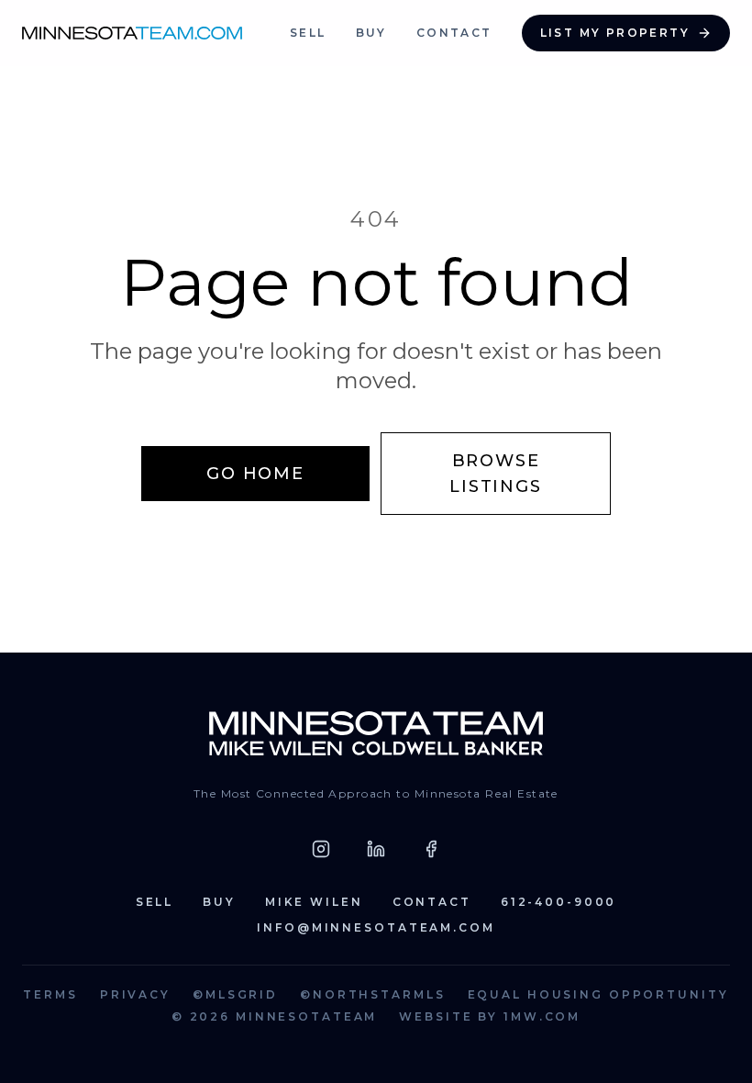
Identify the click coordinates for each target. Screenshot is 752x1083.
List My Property (615, 32)
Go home (255, 473)
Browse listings (495, 474)
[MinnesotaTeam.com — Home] (376, 733)
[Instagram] (320, 848)
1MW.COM (542, 1016)
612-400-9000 (559, 902)
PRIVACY (135, 994)
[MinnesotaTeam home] (132, 33)
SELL (308, 32)
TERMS (50, 994)
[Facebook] (431, 848)
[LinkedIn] (376, 848)
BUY (371, 32)
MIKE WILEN (314, 902)
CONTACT (454, 32)
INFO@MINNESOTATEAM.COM (375, 927)
